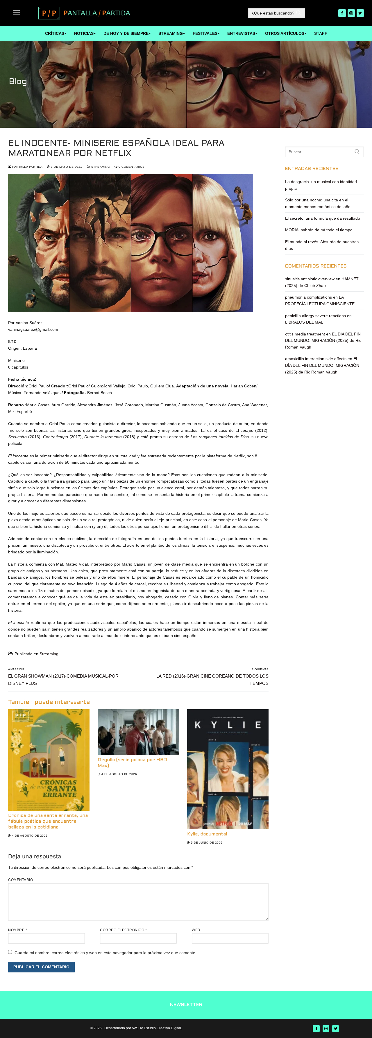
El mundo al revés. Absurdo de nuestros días (322, 245)
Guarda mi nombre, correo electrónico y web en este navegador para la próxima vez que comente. (105, 952)
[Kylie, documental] (228, 769)
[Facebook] (342, 13)
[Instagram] (351, 13)
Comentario (20, 880)
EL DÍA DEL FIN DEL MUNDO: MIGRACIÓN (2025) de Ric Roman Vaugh (323, 340)
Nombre (17, 930)
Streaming (100, 166)
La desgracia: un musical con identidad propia (321, 185)
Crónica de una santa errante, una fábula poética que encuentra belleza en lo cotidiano (48, 821)
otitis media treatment (305, 334)
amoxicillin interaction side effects (315, 358)
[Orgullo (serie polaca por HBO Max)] (138, 732)
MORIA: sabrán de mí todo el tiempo (319, 230)
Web (196, 930)
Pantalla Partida (26, 166)
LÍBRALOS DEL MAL (304, 322)
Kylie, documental (207, 834)
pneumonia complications (308, 297)
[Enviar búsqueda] (298, 13)
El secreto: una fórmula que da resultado (322, 218)
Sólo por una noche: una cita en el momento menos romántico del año (317, 203)
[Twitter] (360, 13)
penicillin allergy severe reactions (315, 315)
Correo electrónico (123, 930)
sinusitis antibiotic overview (310, 279)
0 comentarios (131, 166)
